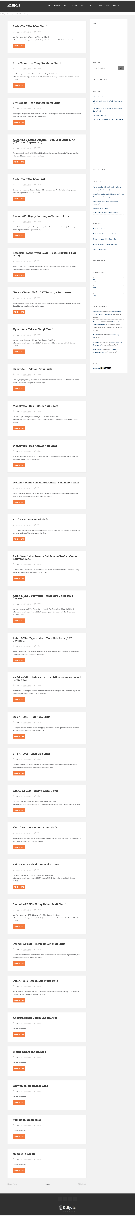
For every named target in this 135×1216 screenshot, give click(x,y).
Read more (19, 46)
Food (92, 5)
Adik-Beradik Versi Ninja (100, 208)
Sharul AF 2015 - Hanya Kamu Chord (36, 790)
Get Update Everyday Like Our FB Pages (14, 14)
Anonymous (97, 311)
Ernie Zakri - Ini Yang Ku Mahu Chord (37, 63)
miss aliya (96, 342)
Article (83, 5)
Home (48, 5)
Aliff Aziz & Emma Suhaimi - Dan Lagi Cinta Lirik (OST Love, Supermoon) (44, 141)
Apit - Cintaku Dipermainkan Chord (104, 234)
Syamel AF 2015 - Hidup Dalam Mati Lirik (39, 944)
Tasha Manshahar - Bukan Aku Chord (105, 244)
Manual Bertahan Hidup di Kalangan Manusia (106, 212)
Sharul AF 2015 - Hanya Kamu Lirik (35, 827)
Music (66, 5)
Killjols (13, 5)
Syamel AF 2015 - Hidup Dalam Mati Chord (39, 904)
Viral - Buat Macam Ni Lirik (30, 519)
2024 (95, 287)
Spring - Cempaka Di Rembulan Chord (105, 239)
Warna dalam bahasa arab (29, 1051)
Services (116, 5)
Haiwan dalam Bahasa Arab (30, 1085)
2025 (95, 279)
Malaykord (96, 368)
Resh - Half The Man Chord (30, 26)
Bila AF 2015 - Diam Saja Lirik (31, 753)
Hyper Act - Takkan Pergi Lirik (32, 369)
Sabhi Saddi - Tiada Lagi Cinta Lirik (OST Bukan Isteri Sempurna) (47, 679)
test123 (96, 335)
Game (100, 5)
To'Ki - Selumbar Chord (100, 229)
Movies (74, 5)
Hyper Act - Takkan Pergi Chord (33, 329)
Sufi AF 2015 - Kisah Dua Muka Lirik (35, 980)
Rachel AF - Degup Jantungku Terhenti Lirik (41, 216)
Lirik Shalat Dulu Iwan (99, 115)
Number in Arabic (24, 1153)
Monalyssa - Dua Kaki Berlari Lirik (35, 445)
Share (39, 31)
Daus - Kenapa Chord (100, 249)
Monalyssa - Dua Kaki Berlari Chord (35, 406)
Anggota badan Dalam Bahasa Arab (35, 1017)
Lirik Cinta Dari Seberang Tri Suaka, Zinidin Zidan (108, 119)
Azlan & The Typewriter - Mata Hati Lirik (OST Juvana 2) (42, 639)
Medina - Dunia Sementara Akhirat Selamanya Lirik (46, 482)
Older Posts (82, 1184)
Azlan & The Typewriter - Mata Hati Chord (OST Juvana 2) (43, 597)
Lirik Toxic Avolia (98, 97)
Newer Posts (12, 1184)
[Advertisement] (109, 39)
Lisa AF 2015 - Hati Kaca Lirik (31, 717)
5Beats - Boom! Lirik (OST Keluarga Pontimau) (42, 292)
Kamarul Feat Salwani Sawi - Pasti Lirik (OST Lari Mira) (44, 254)
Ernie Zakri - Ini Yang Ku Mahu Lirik (36, 102)
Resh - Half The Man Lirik (29, 179)
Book (107, 5)
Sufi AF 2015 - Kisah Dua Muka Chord (36, 864)
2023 (95, 295)
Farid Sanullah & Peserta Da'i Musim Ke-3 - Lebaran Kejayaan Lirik (45, 557)
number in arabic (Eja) (27, 1119)
